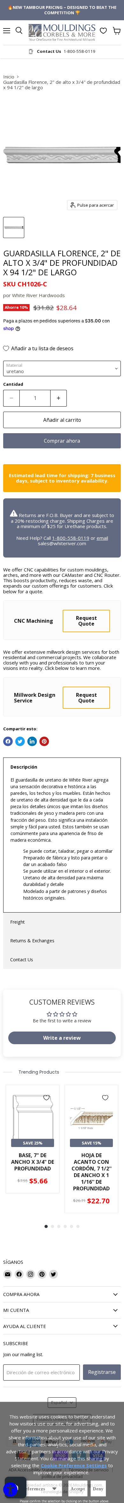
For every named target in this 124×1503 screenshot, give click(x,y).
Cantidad (13, 384)
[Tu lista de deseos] (103, 31)
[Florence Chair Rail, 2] (13, 227)
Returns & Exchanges (32, 941)
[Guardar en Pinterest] (44, 741)
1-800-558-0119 (70, 538)
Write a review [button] (62, 1037)
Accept (78, 1489)
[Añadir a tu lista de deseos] (46, 1097)
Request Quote (86, 620)
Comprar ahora (62, 440)
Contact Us (21, 960)
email (102, 538)
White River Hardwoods (38, 295)
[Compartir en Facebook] (8, 741)
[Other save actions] (54, 1488)
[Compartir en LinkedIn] (32, 741)
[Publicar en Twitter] (20, 741)
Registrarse (102, 1372)
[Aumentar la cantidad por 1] (59, 398)
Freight (17, 922)
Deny (98, 1489)
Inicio (8, 76)
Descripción (23, 767)
